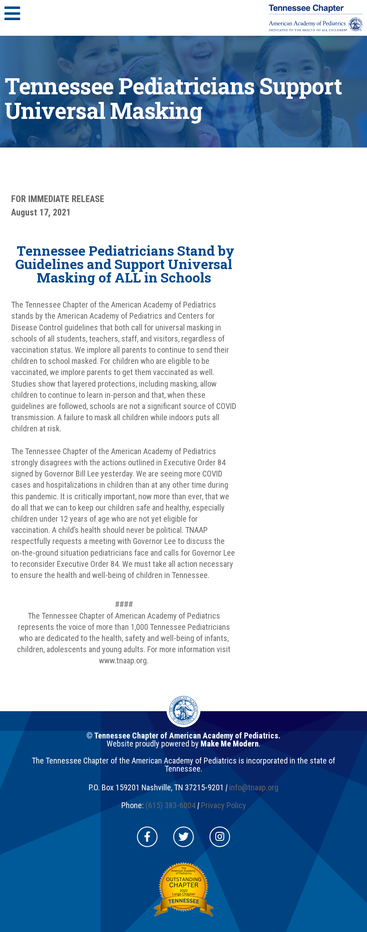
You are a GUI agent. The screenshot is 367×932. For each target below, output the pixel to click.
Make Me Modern (230, 743)
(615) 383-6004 (170, 805)
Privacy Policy (223, 805)
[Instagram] (219, 837)
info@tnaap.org (253, 787)
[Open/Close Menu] (12, 13)
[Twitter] (183, 837)
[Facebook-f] (147, 837)
